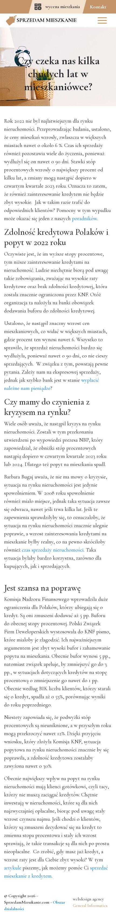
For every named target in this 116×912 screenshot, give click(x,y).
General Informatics (90, 905)
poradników (84, 218)
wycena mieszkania (62, 6)
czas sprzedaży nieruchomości (53, 550)
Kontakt (98, 7)
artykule (12, 868)
